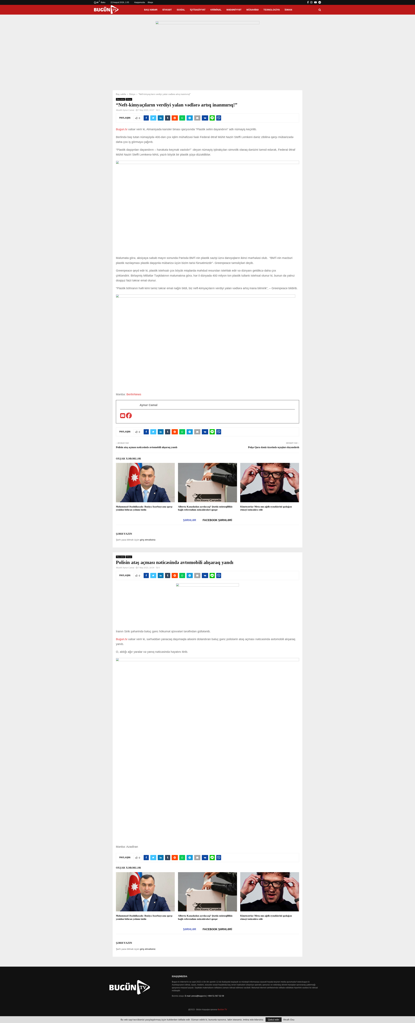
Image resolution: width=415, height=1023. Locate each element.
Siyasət (167, 9)
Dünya (128, 99)
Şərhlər (189, 520)
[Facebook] (129, 416)
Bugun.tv (122, 129)
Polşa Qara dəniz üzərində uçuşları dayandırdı (273, 447)
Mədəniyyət (234, 9)
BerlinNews (133, 394)
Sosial (181, 9)
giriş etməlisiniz (147, 539)
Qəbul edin (273, 1019)
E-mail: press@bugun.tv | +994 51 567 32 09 (204, 996)
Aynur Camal (128, 110)
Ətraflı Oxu (288, 1019)
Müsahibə (252, 9)
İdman (288, 9)
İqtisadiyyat (198, 9)
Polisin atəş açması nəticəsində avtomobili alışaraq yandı (146, 447)
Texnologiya (271, 9)
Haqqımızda (139, 2)
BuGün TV (222, 1009)
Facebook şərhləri (217, 520)
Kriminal (216, 9)
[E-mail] (123, 416)
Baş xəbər (150, 9)
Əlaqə (150, 2)
